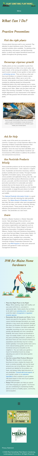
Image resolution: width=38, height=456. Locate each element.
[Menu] (18, 403)
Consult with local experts (24, 372)
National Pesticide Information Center (17, 196)
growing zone (21, 311)
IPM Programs (15, 243)
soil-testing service (9, 74)
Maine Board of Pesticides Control (21, 200)
